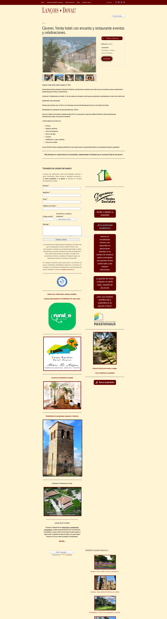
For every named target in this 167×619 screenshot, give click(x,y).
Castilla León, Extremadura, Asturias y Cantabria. (62, 294)
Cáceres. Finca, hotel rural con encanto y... (105, 572)
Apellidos (46, 192)
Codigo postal (48, 216)
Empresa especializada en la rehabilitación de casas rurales (62, 299)
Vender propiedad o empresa (55, 2)
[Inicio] (59, 11)
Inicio (43, 23)
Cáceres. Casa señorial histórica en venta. (105, 592)
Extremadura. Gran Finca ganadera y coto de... (105, 612)
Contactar (109, 3)
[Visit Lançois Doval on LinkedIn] (121, 3)
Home (42, 2)
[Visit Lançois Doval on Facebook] (116, 3)
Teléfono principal (49, 206)
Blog (78, 2)
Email (45, 199)
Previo (45, 54)
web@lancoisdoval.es (67, 270)
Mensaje (46, 224)
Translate (68, 555)
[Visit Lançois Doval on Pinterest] (124, 3)
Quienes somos (86, 2)
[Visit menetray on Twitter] (119, 3)
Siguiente (92, 54)
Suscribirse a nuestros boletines (64, 215)
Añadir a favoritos (112, 38)
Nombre (46, 186)
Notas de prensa (70, 2)
